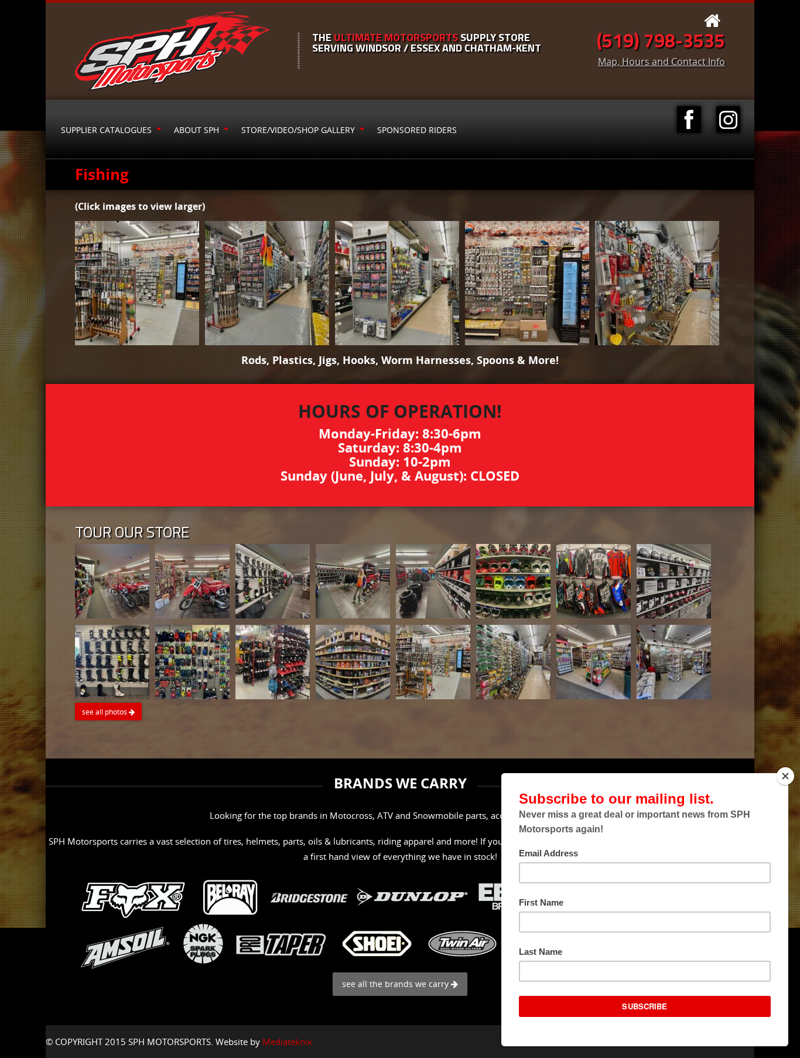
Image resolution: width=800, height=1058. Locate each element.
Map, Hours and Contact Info (661, 61)
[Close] (785, 776)
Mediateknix (287, 1041)
